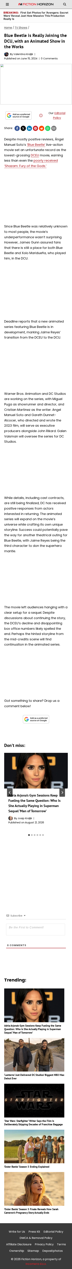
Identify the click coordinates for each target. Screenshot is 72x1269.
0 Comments (49, 58)
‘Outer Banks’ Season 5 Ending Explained (26, 1166)
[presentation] (36, 771)
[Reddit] (41, 128)
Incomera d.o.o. (36, 1264)
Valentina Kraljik (23, 54)
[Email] (53, 128)
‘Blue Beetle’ (36, 144)
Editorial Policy (53, 1232)
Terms (61, 1244)
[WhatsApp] (47, 128)
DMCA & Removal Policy (36, 1238)
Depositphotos (52, 1251)
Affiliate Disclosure (18, 1244)
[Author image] (6, 54)
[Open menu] (7, 4)
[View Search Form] (65, 4)
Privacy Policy (44, 1244)
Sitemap (33, 1251)
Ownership (16, 1251)
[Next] (62, 792)
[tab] (29, 835)
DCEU (35, 155)
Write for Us (17, 1232)
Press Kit (34, 1232)
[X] (23, 128)
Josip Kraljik (25, 818)
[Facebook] (17, 128)
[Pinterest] (35, 128)
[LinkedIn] (29, 128)
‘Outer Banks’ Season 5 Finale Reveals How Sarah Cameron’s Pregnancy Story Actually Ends (31, 1211)
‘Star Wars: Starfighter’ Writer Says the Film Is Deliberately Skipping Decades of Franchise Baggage (33, 1122)
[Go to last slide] (10, 792)
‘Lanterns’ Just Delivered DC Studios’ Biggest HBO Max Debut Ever (34, 1076)
